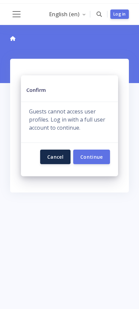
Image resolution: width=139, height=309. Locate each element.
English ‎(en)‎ (65, 14)
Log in (119, 14)
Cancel (55, 157)
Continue (91, 157)
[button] (99, 14)
